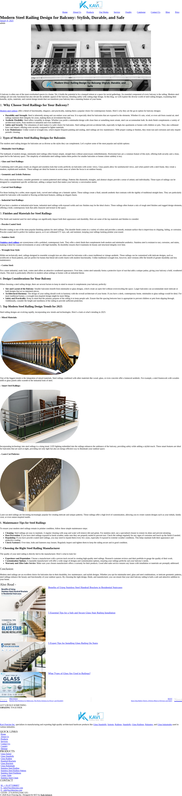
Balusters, (149, 724)
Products (90, 12)
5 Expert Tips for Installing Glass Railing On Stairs (73, 643)
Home (65, 12)
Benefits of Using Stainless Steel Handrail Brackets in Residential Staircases (85, 587)
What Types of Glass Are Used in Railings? (69, 673)
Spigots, (111, 724)
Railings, (118, 724)
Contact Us (155, 12)
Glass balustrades (164, 724)
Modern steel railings (9, 111)
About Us (77, 12)
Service (117, 12)
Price (177, 12)
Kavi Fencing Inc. (7, 724)
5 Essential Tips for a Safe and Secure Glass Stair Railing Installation (81, 612)
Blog (168, 12)
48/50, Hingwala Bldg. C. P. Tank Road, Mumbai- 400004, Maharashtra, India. (33, 783)
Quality (128, 12)
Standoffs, (127, 724)
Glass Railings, (138, 724)
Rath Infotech (46, 795)
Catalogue (141, 12)
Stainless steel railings (9, 242)
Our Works (103, 12)
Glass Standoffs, (100, 724)
